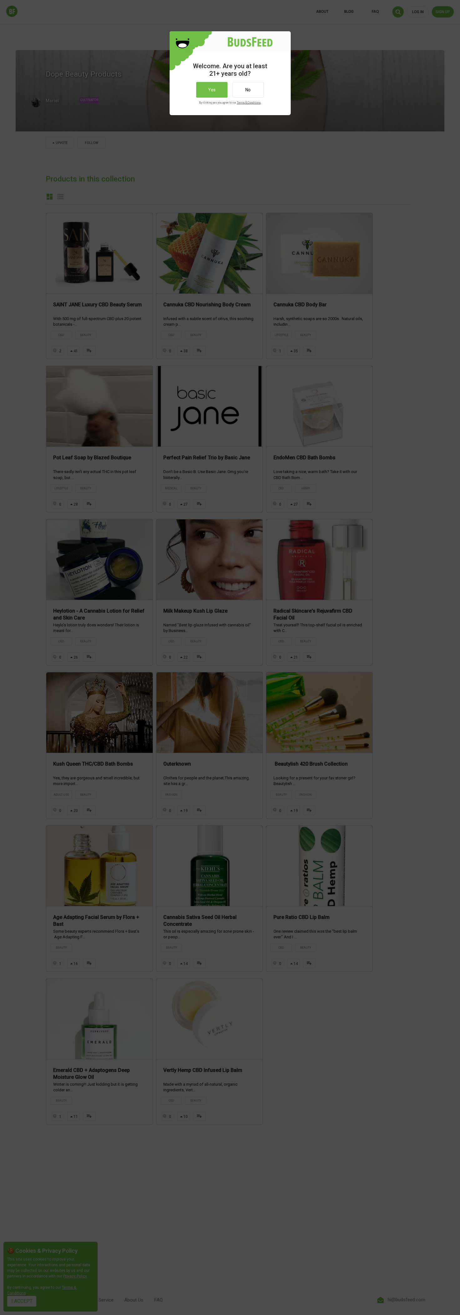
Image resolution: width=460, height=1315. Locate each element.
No (248, 89)
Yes (212, 89)
